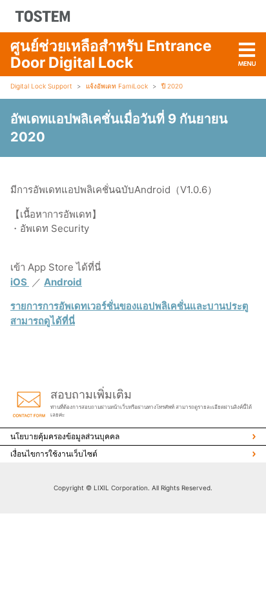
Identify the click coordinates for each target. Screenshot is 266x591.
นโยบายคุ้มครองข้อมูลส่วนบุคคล (64, 436)
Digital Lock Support (41, 86)
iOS (19, 282)
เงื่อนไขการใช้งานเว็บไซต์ (53, 454)
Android (63, 282)
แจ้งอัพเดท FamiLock (117, 86)
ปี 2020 (172, 86)
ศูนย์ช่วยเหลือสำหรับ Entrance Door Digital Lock (111, 54)
